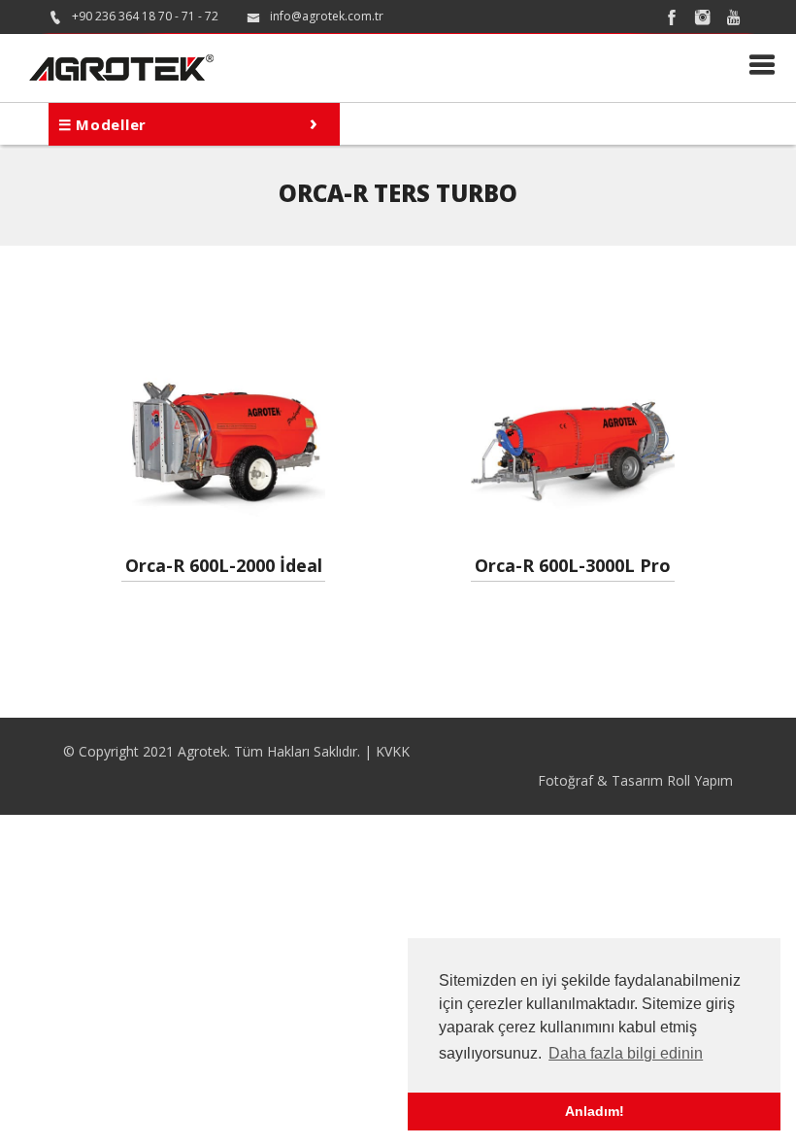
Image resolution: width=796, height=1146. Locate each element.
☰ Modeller (188, 121)
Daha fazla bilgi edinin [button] (625, 1053)
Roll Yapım (700, 780)
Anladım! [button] (594, 1111)
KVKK (393, 751)
